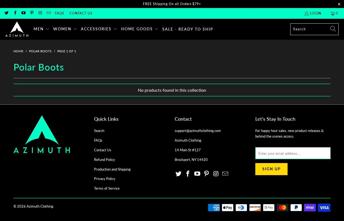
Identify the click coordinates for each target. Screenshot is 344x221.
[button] (42, 29)
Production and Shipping (112, 169)
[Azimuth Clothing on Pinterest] (31, 13)
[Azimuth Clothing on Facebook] (14, 13)
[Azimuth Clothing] (16, 29)
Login (315, 13)
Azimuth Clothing (40, 206)
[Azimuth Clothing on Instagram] (40, 13)
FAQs (59, 13)
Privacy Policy (104, 178)
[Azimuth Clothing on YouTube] (23, 13)
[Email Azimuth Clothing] (48, 13)
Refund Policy (104, 159)
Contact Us (81, 13)
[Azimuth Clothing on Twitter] (6, 13)
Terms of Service (107, 188)
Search (99, 130)
